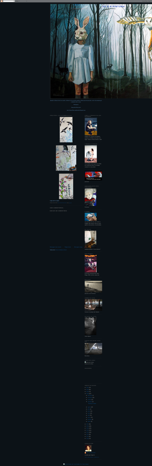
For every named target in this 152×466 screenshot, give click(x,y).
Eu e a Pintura (114, 6)
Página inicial (68, 247)
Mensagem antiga (78, 247)
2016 (87, 426)
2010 (87, 438)
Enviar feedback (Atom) (61, 249)
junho (89, 411)
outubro (89, 399)
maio (89, 413)
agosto (89, 407)
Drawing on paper (91, 403)
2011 (87, 436)
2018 (87, 393)
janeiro (89, 421)
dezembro (90, 395)
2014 (87, 430)
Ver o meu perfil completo (92, 457)
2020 (87, 389)
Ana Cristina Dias (90, 452)
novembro (90, 397)
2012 (87, 434)
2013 (87, 432)
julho (89, 409)
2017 (87, 424)
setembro (90, 401)
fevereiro (90, 419)
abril (89, 415)
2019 (87, 391)
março (89, 417)
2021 (87, 387)
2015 (87, 428)
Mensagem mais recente (55, 247)
